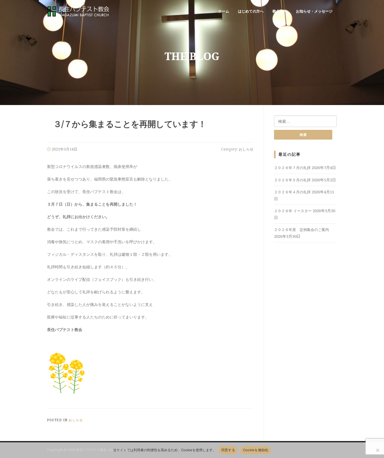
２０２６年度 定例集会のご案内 (301, 229)
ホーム (223, 11)
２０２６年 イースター (293, 210)
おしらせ (246, 149)
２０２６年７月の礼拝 (292, 167)
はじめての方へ (251, 11)
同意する (228, 450)
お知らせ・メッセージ (314, 11)
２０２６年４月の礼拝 (292, 191)
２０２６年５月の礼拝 (292, 179)
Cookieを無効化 (256, 450)
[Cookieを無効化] (377, 450)
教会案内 (279, 11)
